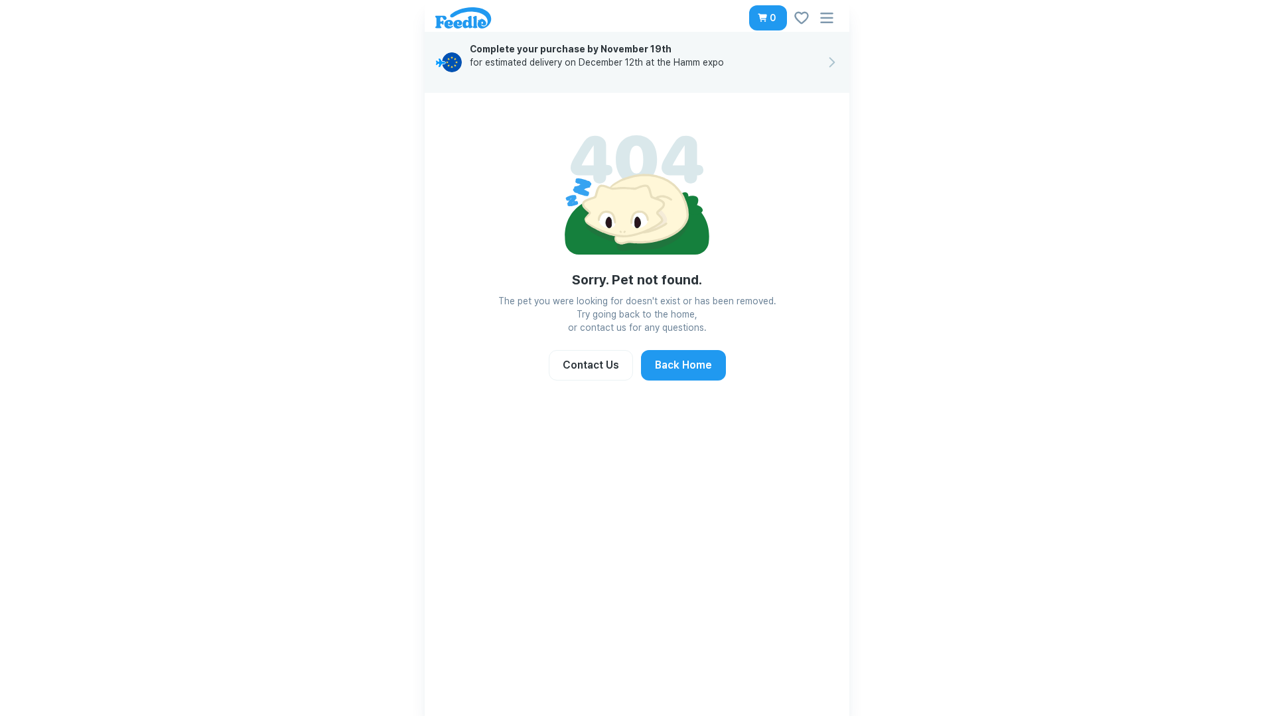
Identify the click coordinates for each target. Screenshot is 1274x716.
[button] (768, 17)
